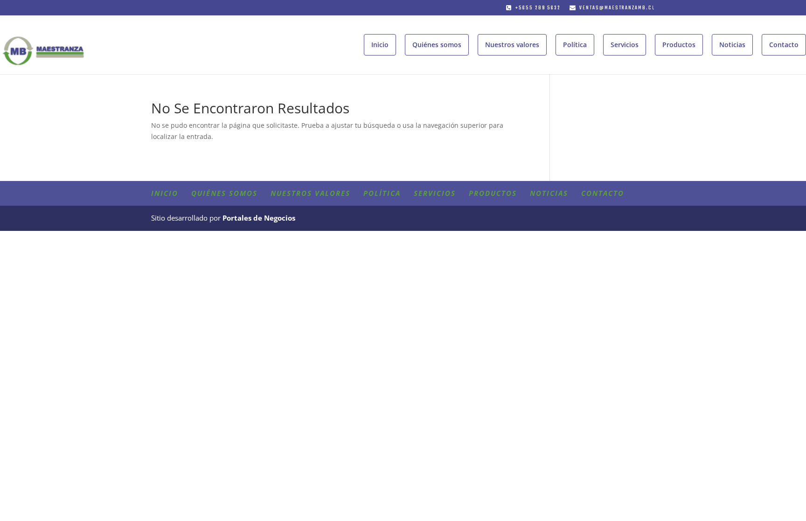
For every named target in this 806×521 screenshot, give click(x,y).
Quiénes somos (436, 44)
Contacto (784, 44)
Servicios (625, 44)
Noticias (732, 44)
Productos (678, 44)
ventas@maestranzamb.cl (617, 8)
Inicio (380, 44)
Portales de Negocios (258, 217)
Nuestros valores (512, 44)
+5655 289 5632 (538, 8)
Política (575, 44)
